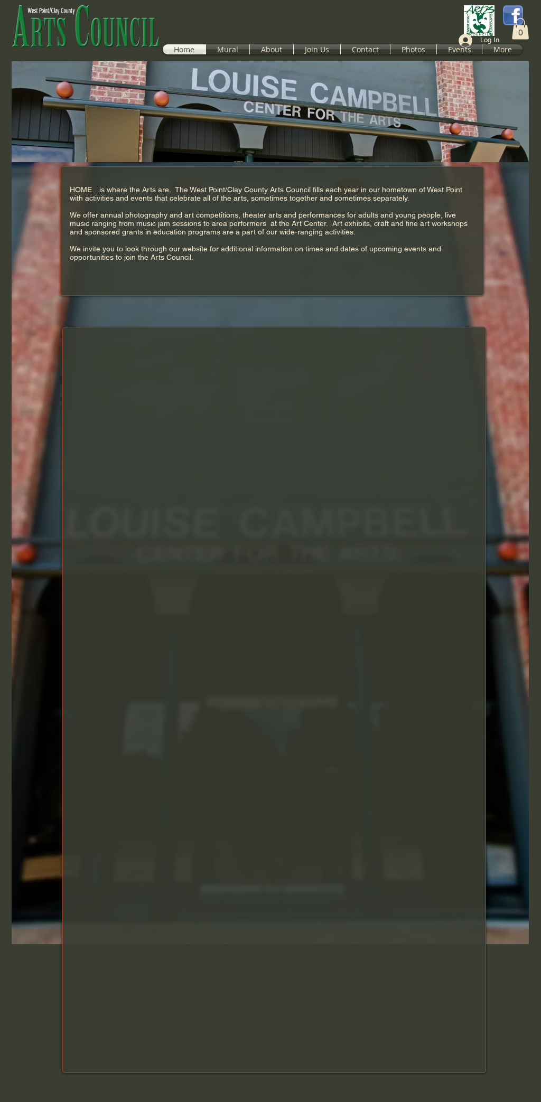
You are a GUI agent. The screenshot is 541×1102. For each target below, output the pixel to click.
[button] (520, 29)
